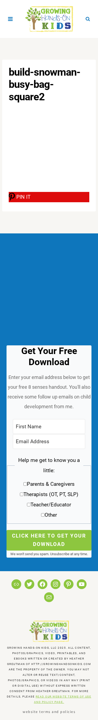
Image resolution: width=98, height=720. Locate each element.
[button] (49, 489)
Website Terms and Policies (49, 711)
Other (51, 515)
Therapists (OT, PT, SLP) (50, 494)
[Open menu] (10, 19)
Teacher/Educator (50, 505)
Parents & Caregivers (51, 484)
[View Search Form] (88, 19)
